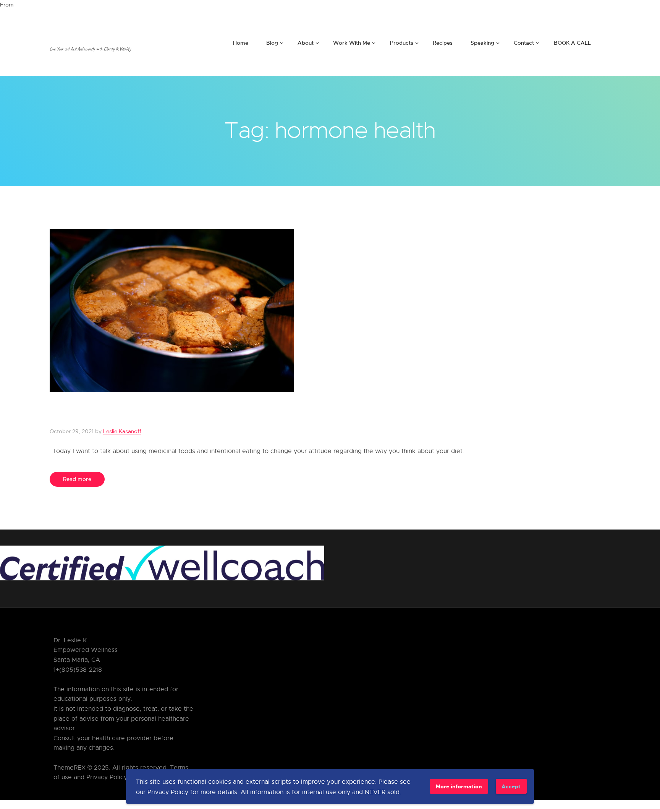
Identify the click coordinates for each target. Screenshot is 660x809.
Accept (511, 786)
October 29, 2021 (72, 431)
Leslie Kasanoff (122, 431)
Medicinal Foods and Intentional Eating (195, 413)
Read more (77, 479)
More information (459, 786)
